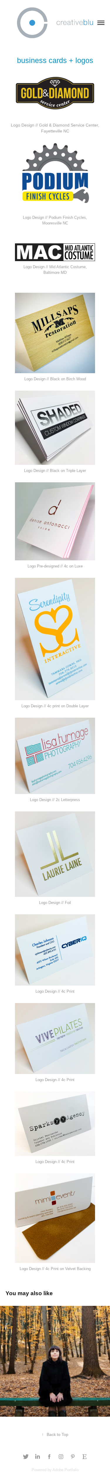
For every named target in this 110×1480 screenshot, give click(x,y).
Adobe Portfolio (66, 1470)
